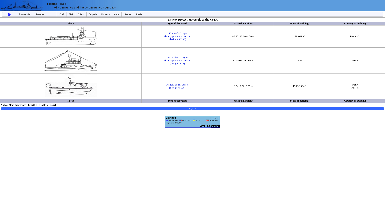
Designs (40, 14)
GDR (71, 14)
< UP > (192, 108)
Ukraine (127, 14)
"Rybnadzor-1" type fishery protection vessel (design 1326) (177, 60)
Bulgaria (93, 14)
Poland (81, 14)
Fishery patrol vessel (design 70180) (177, 86)
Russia (139, 14)
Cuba (116, 14)
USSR (61, 14)
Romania (105, 14)
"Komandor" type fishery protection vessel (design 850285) (177, 36)
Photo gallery (25, 14)
